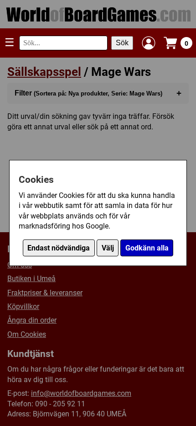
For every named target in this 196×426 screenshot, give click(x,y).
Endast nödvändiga (58, 248)
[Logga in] (148, 43)
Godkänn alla (147, 248)
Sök (122, 43)
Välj (108, 248)
